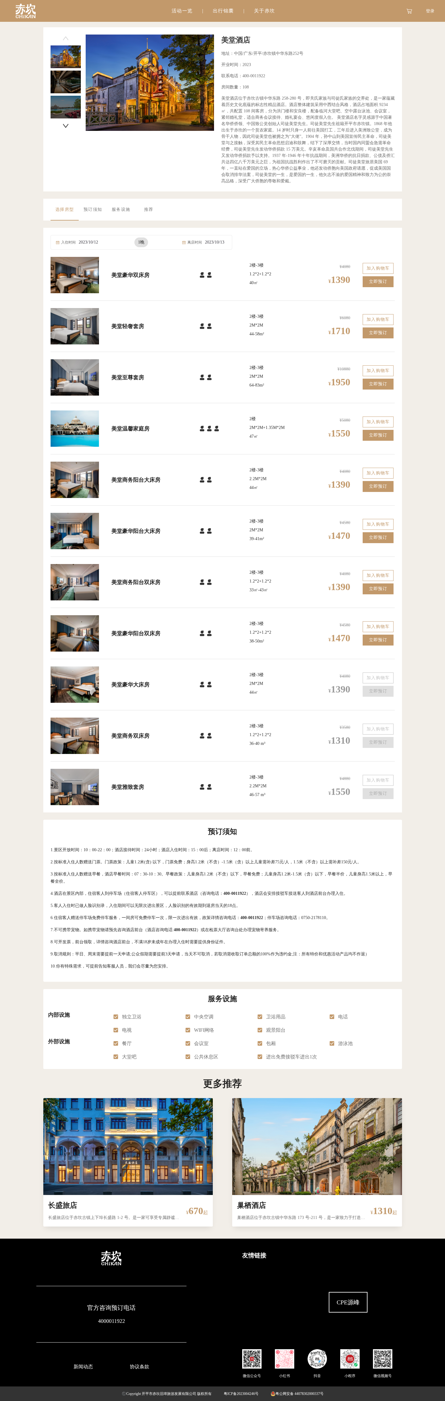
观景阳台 (275, 1030)
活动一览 (182, 10)
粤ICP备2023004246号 (241, 1394)
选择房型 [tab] (64, 209)
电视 (127, 1030)
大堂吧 (129, 1056)
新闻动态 (83, 1366)
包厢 (271, 1043)
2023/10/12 (88, 242)
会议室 (201, 1043)
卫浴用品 (275, 1016)
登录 (430, 11)
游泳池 (345, 1043)
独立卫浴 (131, 1016)
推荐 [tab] (148, 209)
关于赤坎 (264, 10)
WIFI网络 (204, 1030)
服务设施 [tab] (121, 209)
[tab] (182, 11)
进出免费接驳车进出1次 (292, 1056)
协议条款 (139, 1366)
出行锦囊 (223, 10)
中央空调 (203, 1016)
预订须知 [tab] (93, 209)
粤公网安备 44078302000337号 (299, 1394)
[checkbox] (116, 1017)
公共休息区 (206, 1056)
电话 (343, 1016)
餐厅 (127, 1043)
